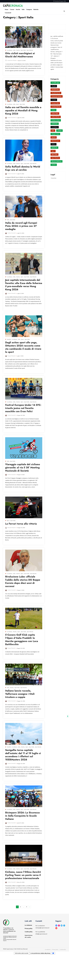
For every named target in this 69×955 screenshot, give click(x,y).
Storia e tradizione (56, 161)
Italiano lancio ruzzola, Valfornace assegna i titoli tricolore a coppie (19, 694)
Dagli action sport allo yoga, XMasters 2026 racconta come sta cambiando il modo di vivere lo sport (23, 347)
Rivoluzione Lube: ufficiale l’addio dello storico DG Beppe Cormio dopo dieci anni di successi (22, 581)
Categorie (29, 9)
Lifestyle (59, 130)
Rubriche (35, 9)
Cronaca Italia (55, 103)
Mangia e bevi (55, 134)
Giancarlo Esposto (11, 527)
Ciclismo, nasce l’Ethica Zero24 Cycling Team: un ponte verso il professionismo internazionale (23, 875)
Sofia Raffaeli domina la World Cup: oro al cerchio (22, 168)
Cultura (53, 110)
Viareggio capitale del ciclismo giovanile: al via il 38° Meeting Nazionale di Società (22, 467)
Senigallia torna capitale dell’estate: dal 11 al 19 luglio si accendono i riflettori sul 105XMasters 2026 (23, 754)
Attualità (9, 339)
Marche (18, 9)
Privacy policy (28, 928)
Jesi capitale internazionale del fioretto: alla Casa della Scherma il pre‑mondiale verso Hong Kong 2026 (23, 284)
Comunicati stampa (57, 96)
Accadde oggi (55, 83)
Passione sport (55, 141)
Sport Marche (30, 50)
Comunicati (8, 12)
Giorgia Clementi (11, 355)
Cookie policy (28, 932)
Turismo (54, 165)
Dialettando (55, 124)
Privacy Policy (53, 178)
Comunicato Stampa (11, 60)
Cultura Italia (55, 113)
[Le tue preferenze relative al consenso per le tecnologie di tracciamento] (67, 716)
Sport (17, 104)
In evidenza (9, 50)
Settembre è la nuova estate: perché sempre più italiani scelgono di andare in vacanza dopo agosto (57, 65)
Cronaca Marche (56, 106)
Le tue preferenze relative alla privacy (40, 953)
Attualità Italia (55, 89)
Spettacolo (54, 148)
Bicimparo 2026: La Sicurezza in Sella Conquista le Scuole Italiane (22, 816)
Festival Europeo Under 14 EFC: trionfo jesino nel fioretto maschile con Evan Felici (23, 408)
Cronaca (54, 100)
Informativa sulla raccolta (21, 953)
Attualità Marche (56, 93)
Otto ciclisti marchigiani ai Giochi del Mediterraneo (20, 55)
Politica (53, 144)
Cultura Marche (56, 117)
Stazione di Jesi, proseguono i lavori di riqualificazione (56, 47)
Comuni (12, 9)
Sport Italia (23, 50)
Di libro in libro (56, 120)
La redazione (28, 925)
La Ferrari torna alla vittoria (21, 523)
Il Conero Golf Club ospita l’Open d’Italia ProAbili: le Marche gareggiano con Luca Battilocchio (21, 639)
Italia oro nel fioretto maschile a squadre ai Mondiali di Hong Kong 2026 (23, 110)
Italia (23, 9)
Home (6, 9)
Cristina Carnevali (11, 117)
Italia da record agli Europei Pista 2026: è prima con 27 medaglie (21, 226)
